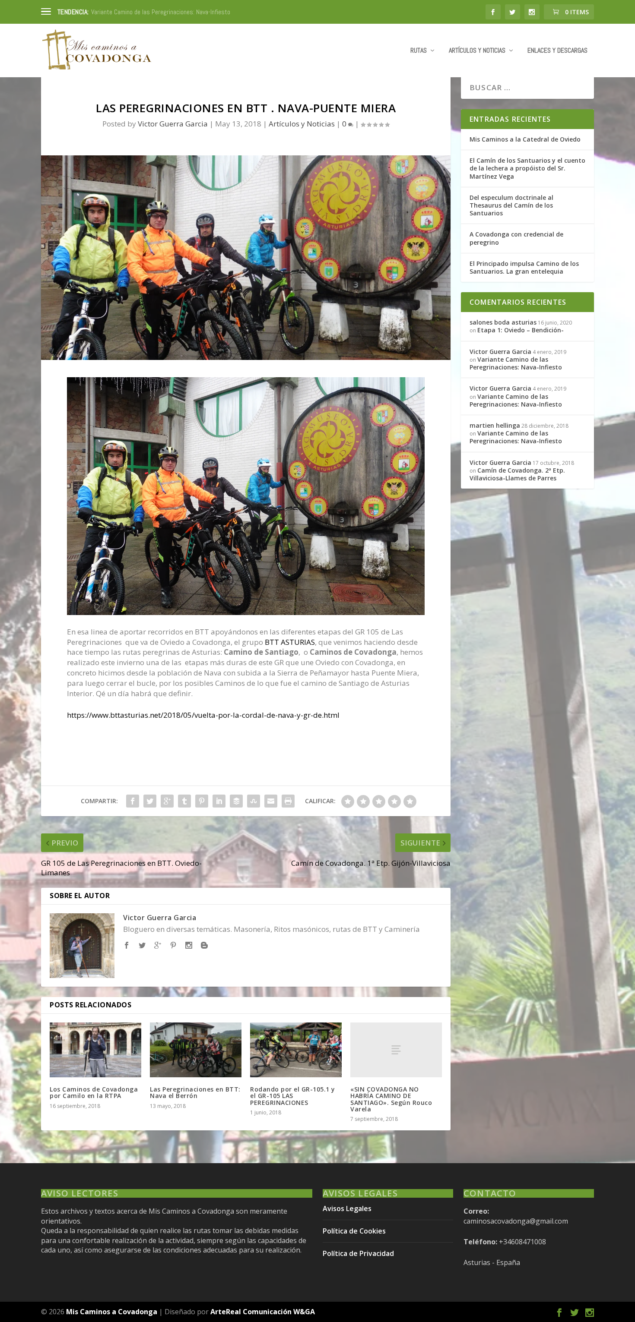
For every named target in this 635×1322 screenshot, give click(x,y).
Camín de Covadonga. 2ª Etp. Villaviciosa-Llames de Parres (517, 474)
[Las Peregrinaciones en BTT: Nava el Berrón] (195, 1049)
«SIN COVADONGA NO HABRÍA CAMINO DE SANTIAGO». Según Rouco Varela (391, 1099)
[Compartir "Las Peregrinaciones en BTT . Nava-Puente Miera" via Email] (270, 801)
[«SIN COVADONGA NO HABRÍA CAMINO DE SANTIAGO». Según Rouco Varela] (396, 1049)
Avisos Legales (347, 1208)
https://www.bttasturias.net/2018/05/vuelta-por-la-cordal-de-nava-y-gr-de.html (203, 715)
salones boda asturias (503, 322)
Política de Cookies (354, 1231)
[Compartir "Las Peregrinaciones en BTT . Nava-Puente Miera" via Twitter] (150, 801)
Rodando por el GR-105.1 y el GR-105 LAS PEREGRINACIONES (292, 1096)
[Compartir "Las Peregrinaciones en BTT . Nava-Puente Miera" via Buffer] (236, 801)
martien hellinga (495, 425)
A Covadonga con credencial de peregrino (516, 238)
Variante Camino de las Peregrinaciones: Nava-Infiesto (516, 363)
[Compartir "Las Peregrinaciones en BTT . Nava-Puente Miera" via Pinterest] (201, 801)
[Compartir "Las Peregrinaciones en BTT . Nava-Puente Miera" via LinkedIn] (219, 801)
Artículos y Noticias (477, 51)
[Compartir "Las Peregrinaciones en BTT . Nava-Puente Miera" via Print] (288, 801)
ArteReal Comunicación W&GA (262, 1311)
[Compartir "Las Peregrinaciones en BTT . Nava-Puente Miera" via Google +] (167, 801)
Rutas (418, 51)
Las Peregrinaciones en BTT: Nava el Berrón (195, 1092)
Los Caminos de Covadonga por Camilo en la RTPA (94, 1092)
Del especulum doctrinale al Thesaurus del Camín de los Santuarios (511, 205)
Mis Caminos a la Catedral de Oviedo (525, 139)
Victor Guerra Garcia (173, 124)
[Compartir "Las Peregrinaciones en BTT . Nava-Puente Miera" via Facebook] (132, 801)
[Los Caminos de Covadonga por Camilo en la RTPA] (95, 1049)
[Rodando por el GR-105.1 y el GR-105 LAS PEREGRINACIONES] (296, 1049)
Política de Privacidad (358, 1253)
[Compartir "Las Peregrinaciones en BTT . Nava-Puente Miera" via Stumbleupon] (253, 801)
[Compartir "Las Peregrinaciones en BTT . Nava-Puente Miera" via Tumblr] (184, 801)
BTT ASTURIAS (290, 642)
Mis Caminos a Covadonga (111, 1311)
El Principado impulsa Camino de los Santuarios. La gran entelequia (524, 267)
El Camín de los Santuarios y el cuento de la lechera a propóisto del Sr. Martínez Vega (527, 168)
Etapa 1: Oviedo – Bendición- (128, 11)
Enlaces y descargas (557, 51)
